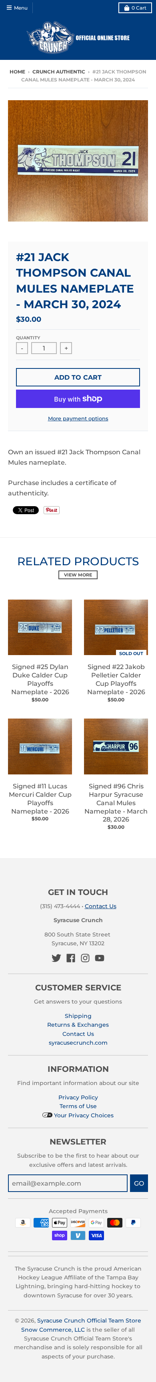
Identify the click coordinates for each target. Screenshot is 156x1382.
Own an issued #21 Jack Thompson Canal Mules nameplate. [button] (74, 457)
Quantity (28, 338)
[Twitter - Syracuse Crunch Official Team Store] (56, 958)
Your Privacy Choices (83, 1115)
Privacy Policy (78, 1097)
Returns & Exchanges (78, 1024)
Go (139, 1183)
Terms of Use (78, 1106)
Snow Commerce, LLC (53, 1329)
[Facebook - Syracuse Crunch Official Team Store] (71, 958)
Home (17, 72)
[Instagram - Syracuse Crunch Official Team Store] (85, 958)
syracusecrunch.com (78, 1042)
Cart (139, 8)
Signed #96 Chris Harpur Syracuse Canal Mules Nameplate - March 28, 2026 (116, 802)
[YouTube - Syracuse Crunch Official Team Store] (99, 958)
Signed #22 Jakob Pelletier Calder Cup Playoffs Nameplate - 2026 (116, 679)
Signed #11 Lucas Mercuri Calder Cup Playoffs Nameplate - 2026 (40, 798)
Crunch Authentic (58, 72)
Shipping (78, 1016)
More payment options (78, 418)
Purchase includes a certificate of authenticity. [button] (62, 488)
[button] (78, 472)
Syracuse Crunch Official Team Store (89, 1320)
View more (78, 575)
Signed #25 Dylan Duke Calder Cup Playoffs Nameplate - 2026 (40, 679)
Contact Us (100, 906)
